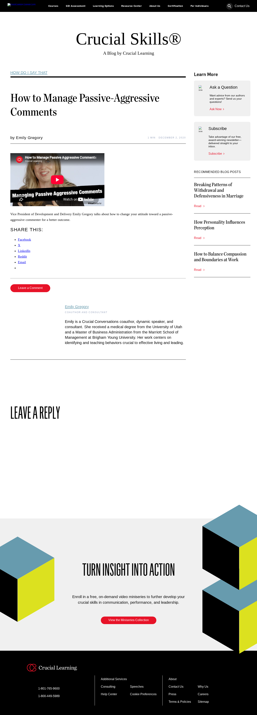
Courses (53, 5)
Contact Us (242, 6)
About (172, 679)
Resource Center (131, 5)
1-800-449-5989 (49, 696)
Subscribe (215, 153)
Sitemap (203, 701)
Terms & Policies (180, 701)
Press (172, 694)
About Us (154, 5)
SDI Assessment (75, 5)
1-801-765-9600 (49, 688)
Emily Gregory (77, 307)
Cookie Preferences (143, 694)
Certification (175, 5)
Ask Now (216, 109)
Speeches (137, 686)
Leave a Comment (30, 288)
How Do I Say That (28, 73)
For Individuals (200, 5)
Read (198, 206)
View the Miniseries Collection (128, 620)
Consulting (108, 686)
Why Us (203, 686)
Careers (203, 694)
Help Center (109, 694)
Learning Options (103, 5)
